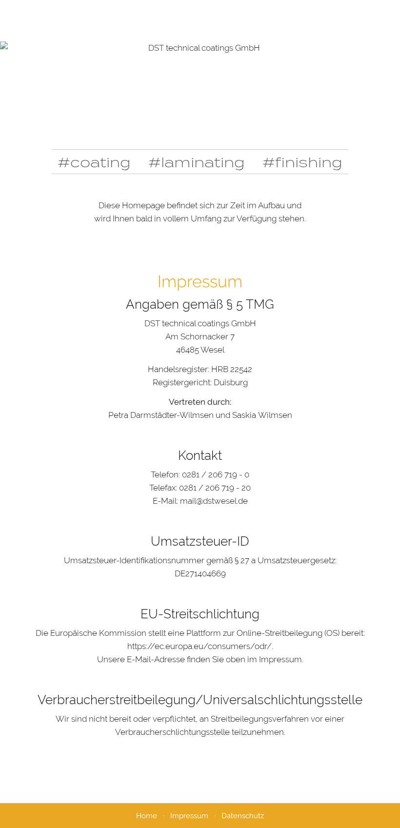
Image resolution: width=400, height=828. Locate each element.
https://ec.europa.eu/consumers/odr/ (199, 646)
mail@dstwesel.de (214, 501)
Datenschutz (242, 815)
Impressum (189, 815)
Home (146, 815)
